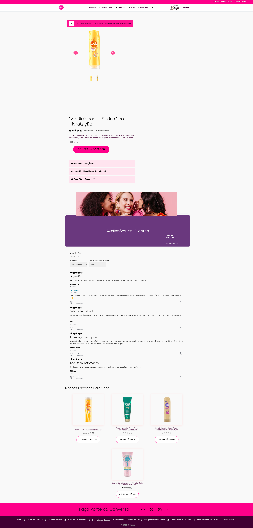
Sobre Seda (144, 7)
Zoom (94, 42)
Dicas (132, 7)
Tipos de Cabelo (107, 7)
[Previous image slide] (75, 53)
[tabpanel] (126, 297)
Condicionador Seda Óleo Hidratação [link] (118, 23)
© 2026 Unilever (128, 525)
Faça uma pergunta (171, 244)
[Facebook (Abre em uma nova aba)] (143, 509)
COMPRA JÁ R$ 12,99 (88, 439)
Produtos (92, 7)
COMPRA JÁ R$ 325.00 (91, 149)
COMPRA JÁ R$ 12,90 (166, 439)
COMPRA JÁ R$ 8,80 (127, 439)
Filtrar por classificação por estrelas (99, 260)
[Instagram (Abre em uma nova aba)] (168, 509)
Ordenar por (73, 260)
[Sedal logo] (61, 7)
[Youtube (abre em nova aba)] (160, 509)
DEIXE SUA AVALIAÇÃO (170, 237)
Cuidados (121, 7)
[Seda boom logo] (174, 7)
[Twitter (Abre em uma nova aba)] (151, 509)
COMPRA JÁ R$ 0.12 (127, 494)
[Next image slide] (113, 53)
